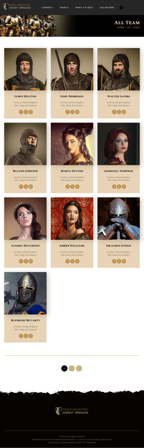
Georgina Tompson (118, 171)
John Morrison (72, 96)
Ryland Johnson (25, 171)
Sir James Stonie (118, 246)
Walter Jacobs (118, 96)
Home (121, 27)
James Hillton (25, 96)
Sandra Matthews (25, 246)
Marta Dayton (72, 171)
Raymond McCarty (25, 320)
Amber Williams (72, 246)
